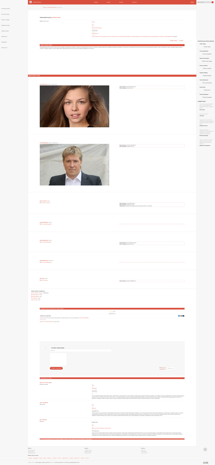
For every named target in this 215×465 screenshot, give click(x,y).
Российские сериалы (88, 450)
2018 (50, 382)
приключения (99, 27)
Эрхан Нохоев (34, 299)
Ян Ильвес (42, 278)
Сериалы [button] (86, 448)
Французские (4, 36)
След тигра (42, 402)
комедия (94, 27)
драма (93, 428)
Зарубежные (4, 42)
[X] (183, 316)
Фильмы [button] (29, 448)
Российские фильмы (48, 321)
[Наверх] (205, 449)
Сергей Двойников (145, 36)
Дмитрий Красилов (127, 36)
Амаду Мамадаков (136, 36)
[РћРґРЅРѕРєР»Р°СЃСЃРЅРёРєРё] (180, 316)
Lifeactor (41, 321)
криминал (94, 408)
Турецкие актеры (5, 30)
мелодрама (94, 388)
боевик (40, 458)
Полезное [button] (143, 448)
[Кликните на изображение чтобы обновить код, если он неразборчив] (163, 368)
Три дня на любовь (44, 382)
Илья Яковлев (161, 36)
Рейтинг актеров (144, 451)
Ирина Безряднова (153, 36)
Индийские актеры (5, 25)
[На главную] (34, 7)
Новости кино (4, 47)
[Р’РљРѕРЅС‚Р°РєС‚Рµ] (179, 316)
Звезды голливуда (5, 19)
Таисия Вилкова (95, 36)
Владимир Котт (95, 33)
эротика (87, 458)
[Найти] (213, 2)
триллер (82, 458)
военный (71, 458)
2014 (46, 402)
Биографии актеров (40, 462)
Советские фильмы (31, 451)
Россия (93, 22)
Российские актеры (5, 8)
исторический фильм (99, 428)
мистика (59, 458)
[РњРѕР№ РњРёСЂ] (182, 316)
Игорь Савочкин (119, 36)
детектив (54, 458)
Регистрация (143, 450)
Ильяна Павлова (111, 36)
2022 (93, 25)
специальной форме (84, 317)
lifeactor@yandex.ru (59, 462)
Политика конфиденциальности (72, 462)
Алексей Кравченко (103, 36)
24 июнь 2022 (43, 319)
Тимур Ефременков (168, 36)
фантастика (76, 458)
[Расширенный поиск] (211, 2)
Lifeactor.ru (48, 462)
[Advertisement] (61, 64)
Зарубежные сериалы (88, 451)
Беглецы (42, 419)
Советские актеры (5, 14)
